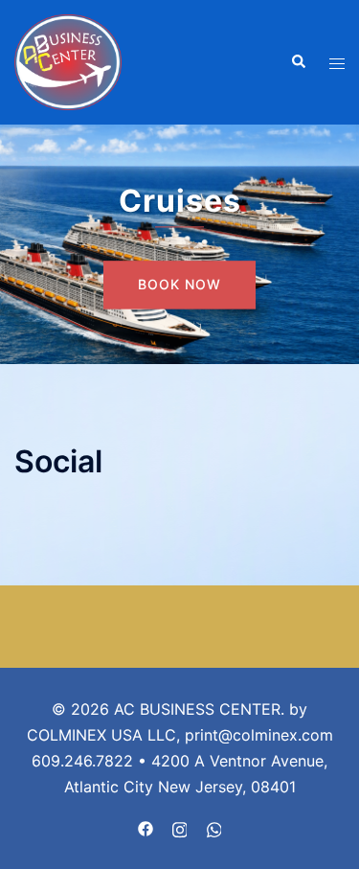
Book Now (179, 285)
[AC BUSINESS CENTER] (68, 60)
